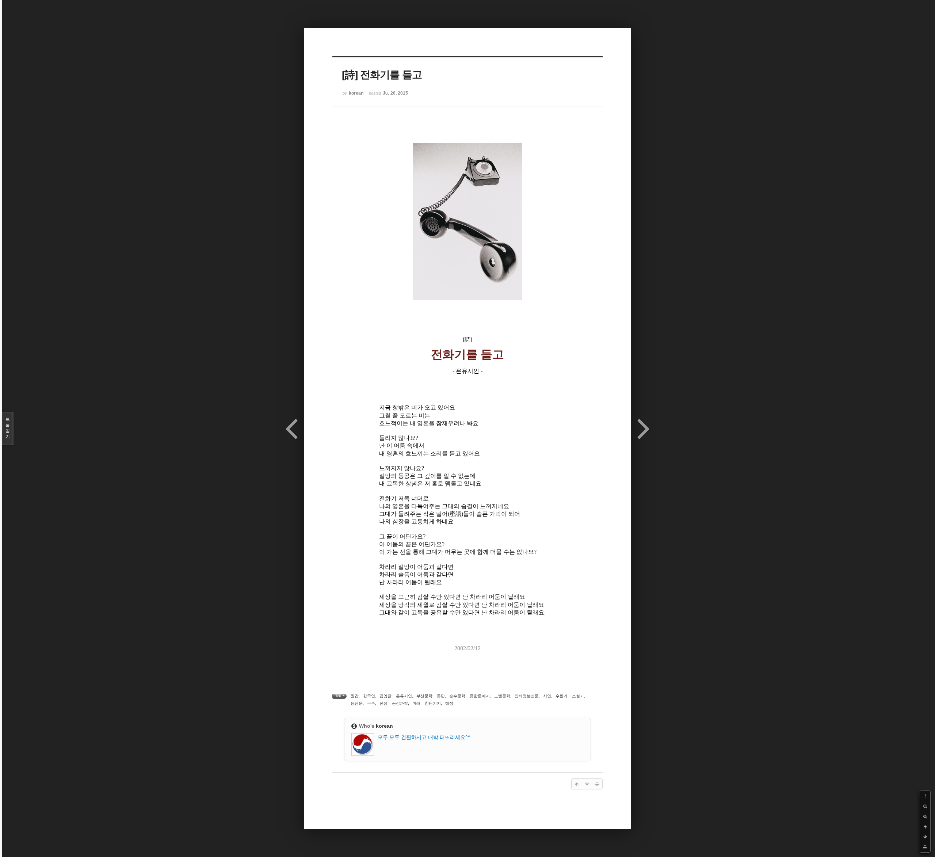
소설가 (578, 696)
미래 (416, 703)
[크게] (925, 806)
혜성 (449, 703)
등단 (441, 696)
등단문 (357, 703)
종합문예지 (480, 696)
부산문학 (424, 696)
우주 (371, 703)
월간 (355, 696)
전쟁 (383, 703)
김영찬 (385, 696)
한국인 (369, 696)
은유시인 (404, 696)
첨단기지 (433, 703)
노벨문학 (502, 696)
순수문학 (457, 696)
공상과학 (400, 703)
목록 (7, 428)
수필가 (562, 696)
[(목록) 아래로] (925, 837)
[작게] (925, 816)
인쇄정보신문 (527, 696)
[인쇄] (925, 847)
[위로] (925, 827)
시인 (547, 696)
